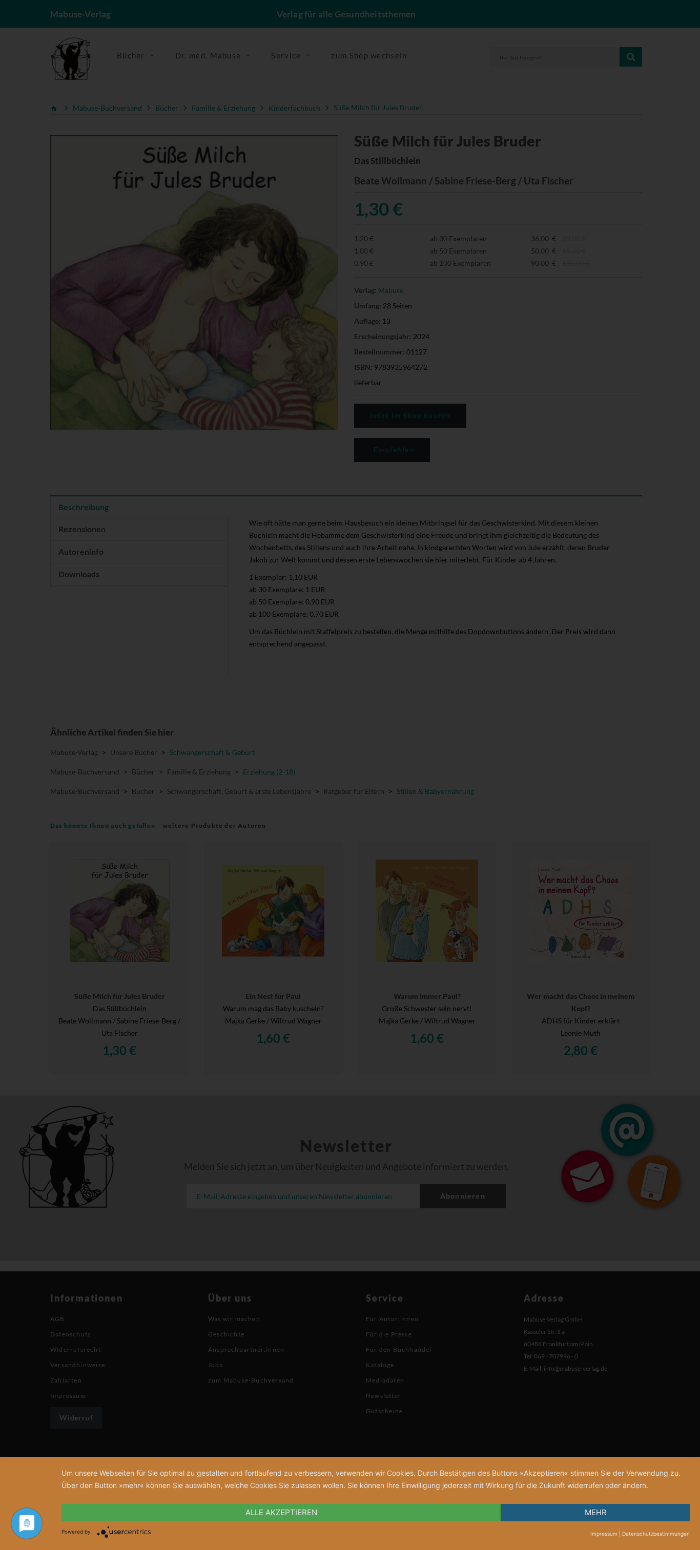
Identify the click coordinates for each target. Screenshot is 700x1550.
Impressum (603, 1534)
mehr (596, 1512)
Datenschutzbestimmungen (656, 1534)
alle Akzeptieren (281, 1512)
